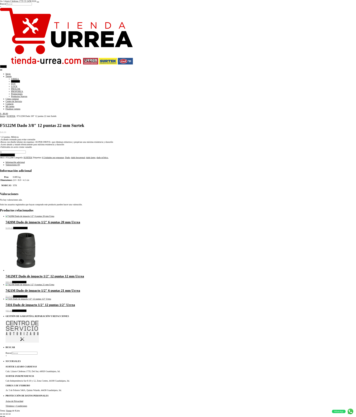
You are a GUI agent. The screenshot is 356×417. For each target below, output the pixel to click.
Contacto (9, 104)
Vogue (9, 410)
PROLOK (15, 89)
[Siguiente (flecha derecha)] (4, 416)
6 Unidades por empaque (53, 157)
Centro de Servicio (14, 101)
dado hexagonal (78, 157)
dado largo (90, 157)
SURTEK (15, 81)
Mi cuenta (10, 106)
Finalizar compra (13, 109)
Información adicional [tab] (15, 162)
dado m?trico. (102, 157)
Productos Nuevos (19, 96)
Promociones (17, 94)
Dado (67, 157)
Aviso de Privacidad (14, 401)
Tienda (9, 76)
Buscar (3, 4)
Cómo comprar (12, 99)
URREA (15, 79)
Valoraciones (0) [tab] (13, 165)
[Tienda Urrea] (66, 64)
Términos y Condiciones (16, 406)
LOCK (14, 86)
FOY (13, 84)
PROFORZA (17, 91)
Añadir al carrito (7, 155)
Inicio (8, 74)
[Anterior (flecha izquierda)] (1, 416)
